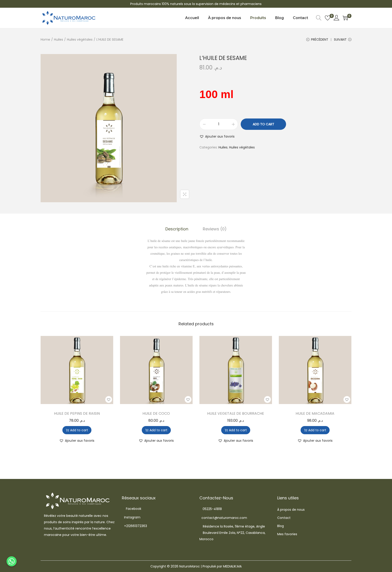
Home (45, 39)
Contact (284, 517)
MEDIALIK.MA (232, 566)
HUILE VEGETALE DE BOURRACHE (235, 413)
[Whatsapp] (12, 561)
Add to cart (263, 124)
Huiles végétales (80, 39)
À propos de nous (291, 509)
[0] (327, 18)
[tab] (176, 229)
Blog (280, 526)
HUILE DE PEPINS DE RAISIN (77, 413)
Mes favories (287, 534)
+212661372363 (135, 526)
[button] (217, 136)
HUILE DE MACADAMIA (315, 413)
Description (176, 229)
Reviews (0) (215, 229)
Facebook (133, 508)
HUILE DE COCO (156, 413)
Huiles (58, 39)
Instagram (132, 517)
